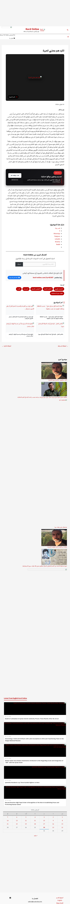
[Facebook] (10, 898)
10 (44, 821)
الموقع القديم (59, 898)
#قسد (18, 289)
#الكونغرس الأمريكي (36, 289)
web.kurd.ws (14, 180)
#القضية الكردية (48, 289)
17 (44, 824)
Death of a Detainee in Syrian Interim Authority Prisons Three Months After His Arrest (32, 719)
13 (17, 821)
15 (62, 824)
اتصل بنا (12, 38)
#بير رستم (26, 289)
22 (62, 827)
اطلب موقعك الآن (14, 175)
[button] (67, 30)
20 (17, 824)
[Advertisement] (35, 13)
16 (53, 824)
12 (26, 821)
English (60, 900)
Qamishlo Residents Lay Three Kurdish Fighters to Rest (22, 782)
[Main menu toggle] (68, 37)
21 (7, 824)
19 (26, 824)
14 (7, 821)
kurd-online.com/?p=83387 (43, 277)
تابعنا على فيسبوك (13, 277)
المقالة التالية (6, 346)
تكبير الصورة (12, 97)
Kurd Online (32, 29)
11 (35, 821)
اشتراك (19, 264)
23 (53, 827)
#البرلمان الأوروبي (59, 289)
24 (44, 827)
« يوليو (35, 835)
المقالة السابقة (63, 346)
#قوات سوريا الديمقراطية (57, 293)
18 (35, 824)
